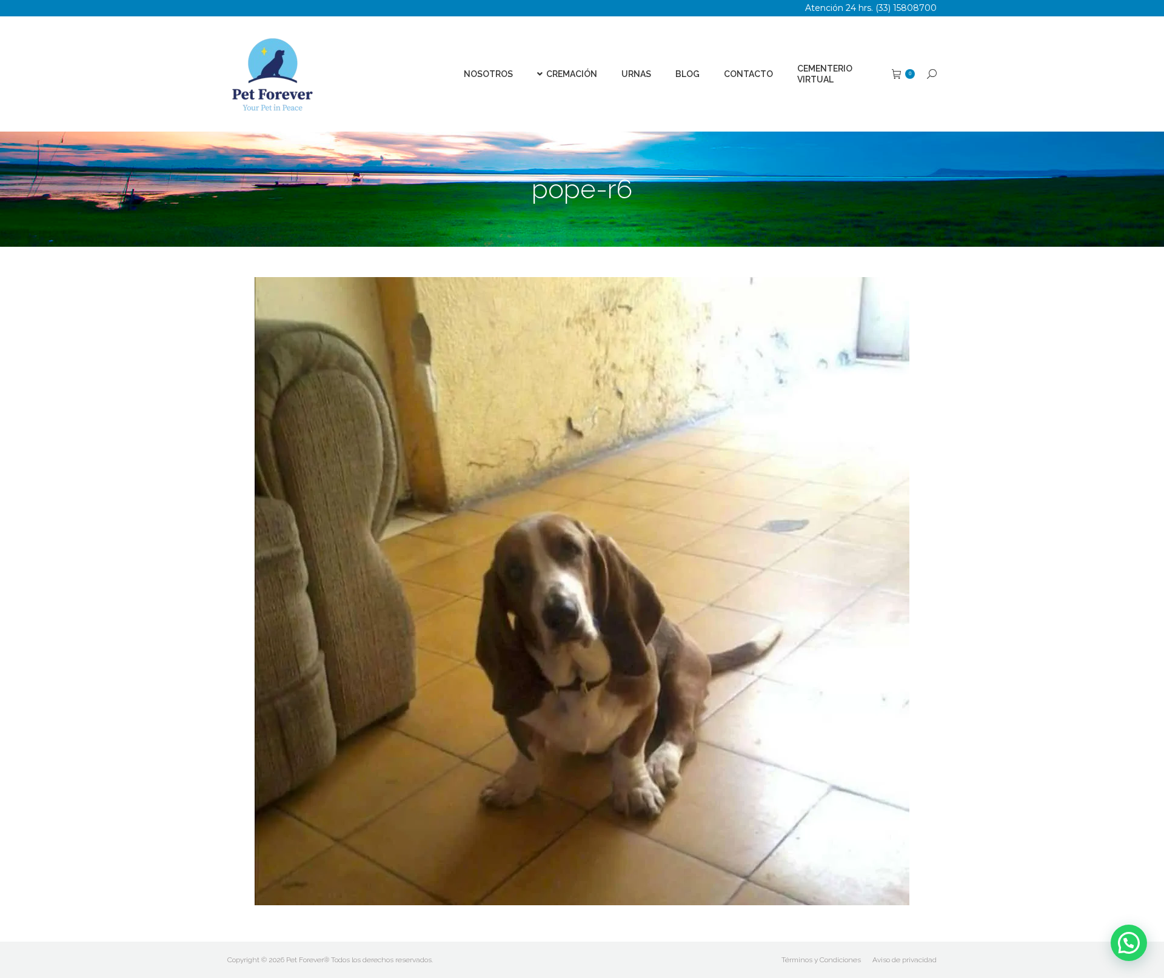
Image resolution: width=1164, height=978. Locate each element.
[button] (1129, 943)
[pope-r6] (582, 591)
